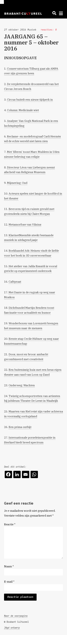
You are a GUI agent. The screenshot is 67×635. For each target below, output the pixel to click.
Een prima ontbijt (20, 427)
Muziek (31, 29)
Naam (9, 566)
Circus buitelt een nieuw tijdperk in (30, 99)
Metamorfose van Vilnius (25, 224)
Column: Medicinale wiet (23, 110)
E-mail (9, 581)
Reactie (9, 524)
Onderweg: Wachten (22, 385)
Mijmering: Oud (17, 183)
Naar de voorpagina (15, 615)
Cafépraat (15, 281)
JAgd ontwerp (12, 627)
